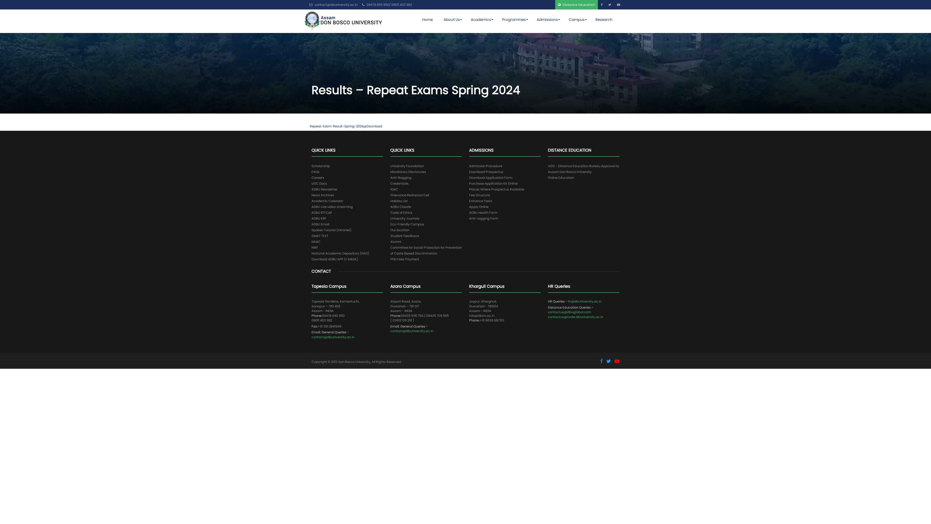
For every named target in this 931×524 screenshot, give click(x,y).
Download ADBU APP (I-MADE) (335, 259)
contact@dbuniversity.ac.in (333, 337)
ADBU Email (320, 224)
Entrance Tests (480, 201)
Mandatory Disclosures (408, 172)
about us (452, 19)
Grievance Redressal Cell (409, 195)
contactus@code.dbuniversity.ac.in (575, 317)
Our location (399, 230)
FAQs (316, 172)
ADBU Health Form (483, 212)
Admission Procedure (485, 166)
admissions (547, 19)
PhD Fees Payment (404, 259)
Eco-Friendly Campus (407, 224)
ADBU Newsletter (324, 189)
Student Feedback (404, 236)
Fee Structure (479, 195)
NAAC (316, 241)
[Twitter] (609, 4)
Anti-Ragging (400, 177)
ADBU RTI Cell (322, 212)
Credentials (399, 183)
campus (577, 19)
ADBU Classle (400, 207)
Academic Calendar (327, 201)
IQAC (394, 189)
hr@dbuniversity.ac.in (585, 301)
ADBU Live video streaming (332, 207)
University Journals (404, 218)
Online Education (561, 177)
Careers (318, 177)
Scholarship (321, 166)
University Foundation (407, 166)
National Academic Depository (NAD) (340, 253)
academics (481, 19)
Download (374, 126)
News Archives (323, 195)
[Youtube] (618, 4)
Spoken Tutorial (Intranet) (332, 230)
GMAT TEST (320, 236)
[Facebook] (601, 4)
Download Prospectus (486, 172)
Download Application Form (490, 177)
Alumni (395, 241)
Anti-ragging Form (483, 218)
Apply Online (479, 207)
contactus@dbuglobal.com (569, 312)
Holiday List (399, 201)
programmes (514, 19)
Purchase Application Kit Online (493, 183)
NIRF (315, 247)
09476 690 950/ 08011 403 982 (389, 4)
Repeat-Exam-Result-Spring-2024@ (338, 126)
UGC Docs (319, 183)
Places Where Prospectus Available (496, 189)
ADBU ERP (319, 218)
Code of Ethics (401, 212)
